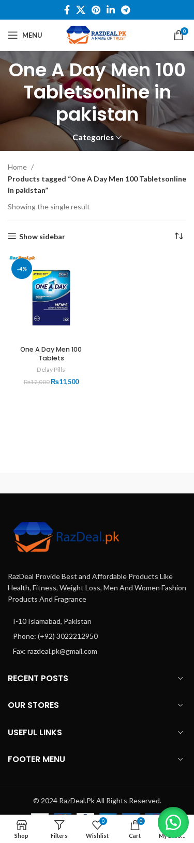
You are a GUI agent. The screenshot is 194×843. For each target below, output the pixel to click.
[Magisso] (145, 483)
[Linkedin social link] (110, 10)
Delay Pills (51, 369)
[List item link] (97, 621)
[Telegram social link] (125, 10)
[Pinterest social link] (95, 10)
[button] (173, 822)
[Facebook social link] (67, 10)
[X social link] (80, 10)
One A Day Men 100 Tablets (51, 354)
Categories (93, 137)
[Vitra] (48, 483)
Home (18, 166)
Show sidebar (42, 236)
